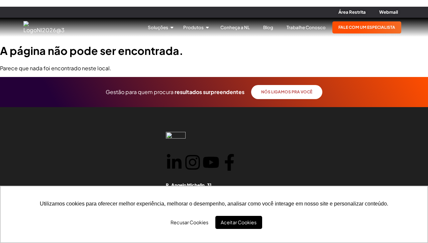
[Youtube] (211, 163)
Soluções (158, 27)
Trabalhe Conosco (306, 27)
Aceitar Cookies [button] (238, 222)
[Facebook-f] (229, 163)
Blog (268, 27)
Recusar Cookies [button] (189, 222)
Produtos (193, 27)
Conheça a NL (235, 27)
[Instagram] (192, 163)
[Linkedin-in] (174, 163)
